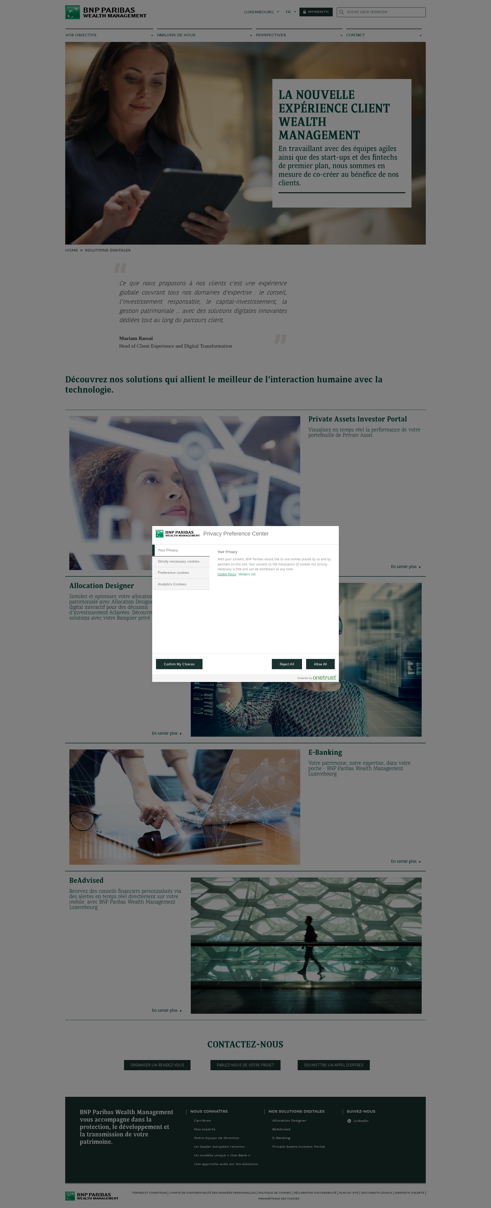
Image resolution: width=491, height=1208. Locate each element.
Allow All (320, 664)
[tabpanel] (276, 564)
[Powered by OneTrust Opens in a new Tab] (316, 679)
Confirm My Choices (179, 664)
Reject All (287, 664)
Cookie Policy (227, 574)
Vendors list (247, 574)
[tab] (180, 550)
